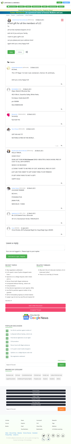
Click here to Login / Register (16, 256)
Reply (11, 52)
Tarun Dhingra (15, 129)
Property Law (37, 379)
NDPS (44, 6)
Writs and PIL (36, 6)
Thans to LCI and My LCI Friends (49, 274)
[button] (62, 21)
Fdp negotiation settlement (14, 270)
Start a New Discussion (35, 306)
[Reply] (61, 84)
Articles (7, 420)
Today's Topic (35, 396)
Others (58, 379)
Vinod (13, 228)
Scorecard (39, 420)
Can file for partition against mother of (21, 330)
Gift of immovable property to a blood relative (20, 295)
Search (62, 365)
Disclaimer (35, 433)
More (60, 6)
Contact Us (15, 435)
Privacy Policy (8, 435)
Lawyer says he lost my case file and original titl (20, 297)
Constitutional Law (27, 375)
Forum (7, 423)
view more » (62, 360)
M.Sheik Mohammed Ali (17, 67)
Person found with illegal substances (17, 281)
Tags (53, 423)
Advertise (19, 433)
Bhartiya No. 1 (15, 114)
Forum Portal (36, 393)
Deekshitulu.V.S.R (15, 213)
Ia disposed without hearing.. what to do (18, 283)
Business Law (9, 375)
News (22, 420)
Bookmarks (39, 429)
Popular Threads (36, 399)
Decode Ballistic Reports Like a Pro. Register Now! (35, 10)
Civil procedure (11, 286)
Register (66, 2)
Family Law (46, 375)
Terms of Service (27, 433)
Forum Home (35, 390)
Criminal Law (37, 375)
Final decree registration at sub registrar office (20, 288)
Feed (22, 426)
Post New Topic (36, 402)
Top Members (24, 429)
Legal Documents (10, 379)
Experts (23, 423)
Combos (21, 6)
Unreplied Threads (35, 310)
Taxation (45, 379)
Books (28, 6)
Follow (20, 52)
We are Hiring (12, 433)
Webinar (54, 426)
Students (52, 379)
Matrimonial (53, 6)
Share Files (39, 426)
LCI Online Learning (57, 429)
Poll (37, 423)
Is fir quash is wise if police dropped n (21, 349)
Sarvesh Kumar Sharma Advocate (19, 19)
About (6, 433)
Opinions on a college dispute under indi (21, 352)
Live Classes (13, 6)
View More (8, 300)
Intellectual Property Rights (25, 379)
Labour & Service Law (56, 375)
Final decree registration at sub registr (21, 337)
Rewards (54, 420)
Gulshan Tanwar (15, 188)
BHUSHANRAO (15, 89)
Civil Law (17, 375)
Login (59, 2)
